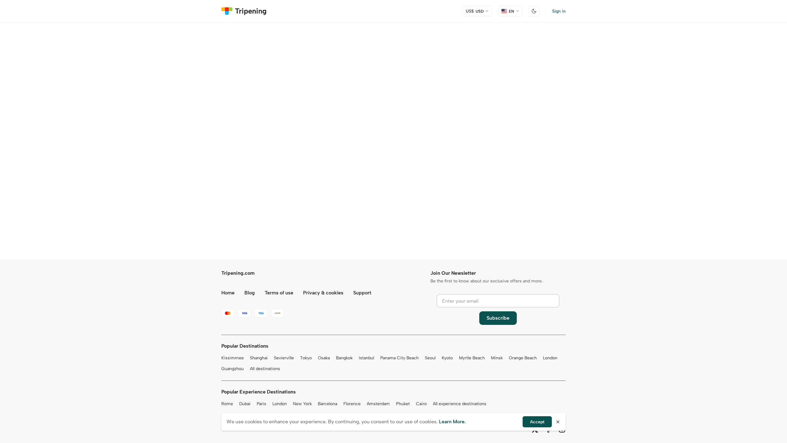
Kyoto (447, 358)
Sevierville (284, 358)
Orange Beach (523, 358)
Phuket (403, 403)
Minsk (497, 358)
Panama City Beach (399, 358)
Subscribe (498, 318)
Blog (249, 293)
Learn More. (452, 422)
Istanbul (366, 358)
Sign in (559, 11)
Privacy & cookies (323, 293)
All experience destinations (459, 403)
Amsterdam (378, 403)
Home (228, 293)
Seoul (430, 358)
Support (362, 293)
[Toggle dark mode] (534, 11)
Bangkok (344, 358)
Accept (537, 422)
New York (302, 403)
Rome (227, 403)
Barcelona (327, 403)
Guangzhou (232, 368)
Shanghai (259, 358)
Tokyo (306, 358)
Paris (261, 403)
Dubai (245, 403)
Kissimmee (232, 358)
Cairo (421, 403)
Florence (352, 403)
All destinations (265, 368)
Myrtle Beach (472, 358)
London (550, 358)
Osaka (324, 358)
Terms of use (279, 293)
